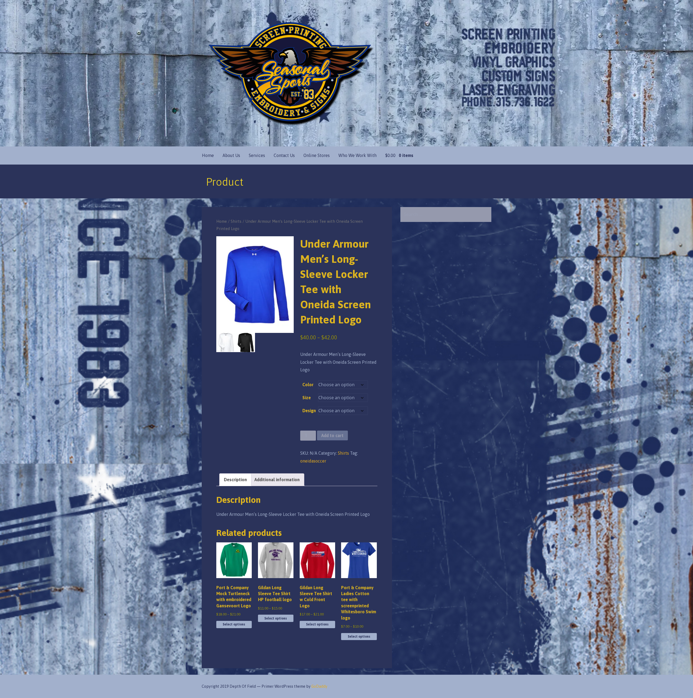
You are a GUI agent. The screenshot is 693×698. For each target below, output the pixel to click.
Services (257, 155)
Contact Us (284, 155)
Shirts (236, 221)
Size (306, 397)
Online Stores (316, 155)
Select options (234, 624)
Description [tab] (235, 479)
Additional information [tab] (277, 479)
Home (208, 155)
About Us (231, 155)
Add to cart (332, 435)
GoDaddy (319, 686)
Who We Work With (357, 155)
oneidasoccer (313, 460)
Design (309, 410)
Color (307, 384)
